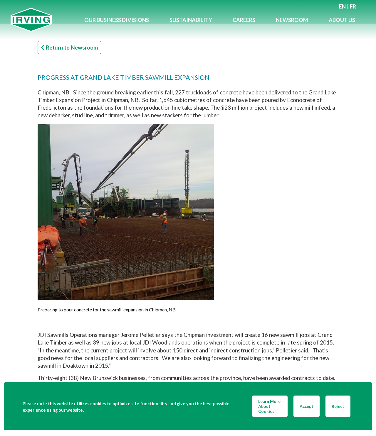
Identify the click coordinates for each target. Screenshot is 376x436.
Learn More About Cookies (269, 406)
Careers (244, 20)
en (342, 6)
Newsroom (292, 20)
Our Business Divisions (116, 20)
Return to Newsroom (72, 47)
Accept (306, 406)
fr (353, 6)
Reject (338, 406)
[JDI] (42, 20)
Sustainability (190, 20)
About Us (342, 20)
